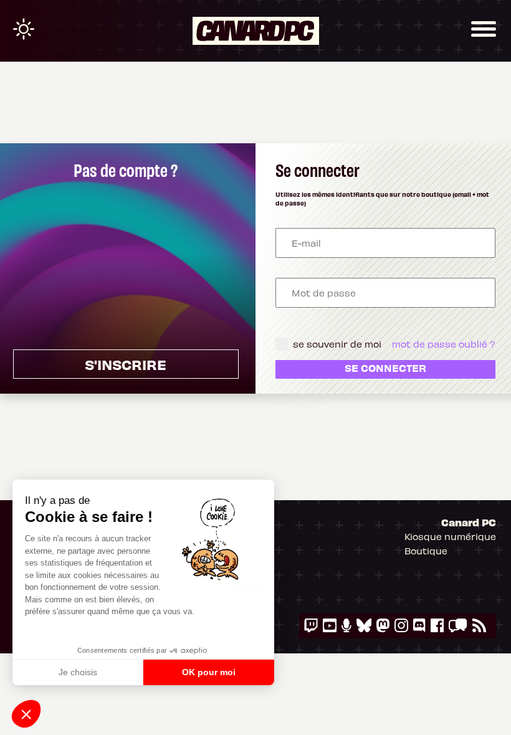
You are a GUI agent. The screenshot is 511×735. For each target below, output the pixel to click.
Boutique (425, 550)
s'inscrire (125, 364)
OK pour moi (209, 672)
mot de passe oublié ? (443, 343)
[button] (26, 714)
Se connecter (385, 367)
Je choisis (78, 672)
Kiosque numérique (450, 536)
